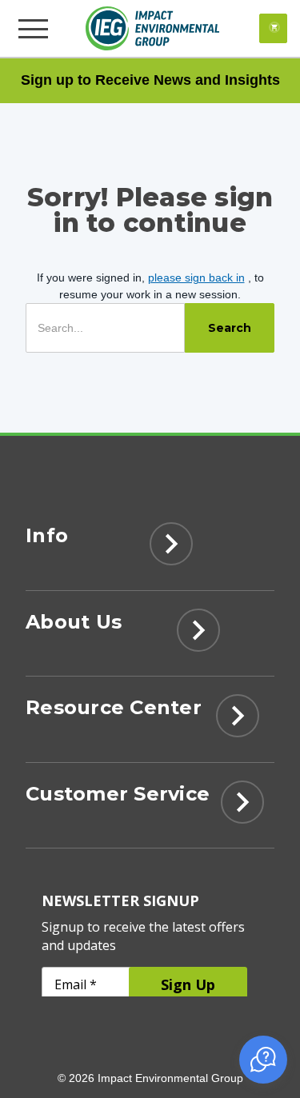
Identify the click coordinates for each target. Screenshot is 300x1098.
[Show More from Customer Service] (242, 807)
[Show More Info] (171, 548)
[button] (263, 1060)
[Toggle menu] (35, 28)
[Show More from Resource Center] (238, 720)
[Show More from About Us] (198, 635)
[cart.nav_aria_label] (273, 28)
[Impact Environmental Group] (152, 28)
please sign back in (196, 277)
